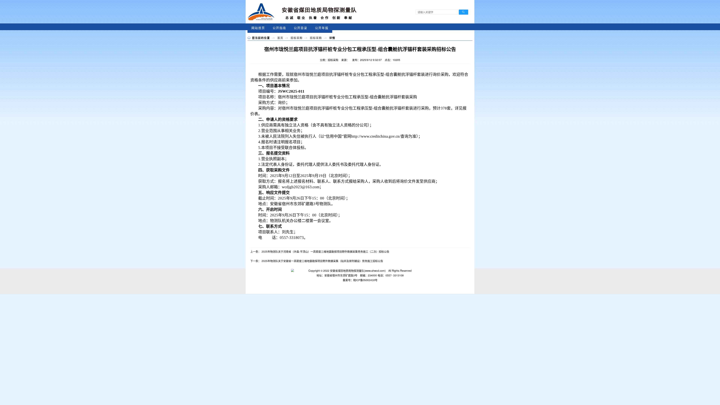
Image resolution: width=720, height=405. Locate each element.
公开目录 (300, 28)
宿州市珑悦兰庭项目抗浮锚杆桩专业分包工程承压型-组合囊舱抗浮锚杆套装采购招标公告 (360, 49)
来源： (345, 60)
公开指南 (279, 28)
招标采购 (297, 37)
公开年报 (321, 28)
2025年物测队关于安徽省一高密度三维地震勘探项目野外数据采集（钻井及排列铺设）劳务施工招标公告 (322, 261)
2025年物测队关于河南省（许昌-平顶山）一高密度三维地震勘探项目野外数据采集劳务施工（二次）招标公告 (325, 251)
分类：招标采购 (329, 60)
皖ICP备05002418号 (365, 280)
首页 (280, 37)
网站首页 (258, 28)
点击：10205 (392, 60)
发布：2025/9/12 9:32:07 (367, 60)
